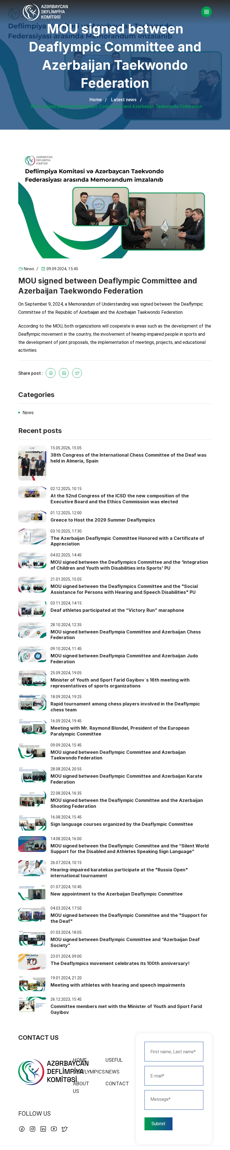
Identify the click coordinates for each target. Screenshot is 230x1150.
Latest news (124, 99)
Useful (114, 1060)
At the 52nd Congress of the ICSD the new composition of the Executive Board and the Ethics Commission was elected (119, 498)
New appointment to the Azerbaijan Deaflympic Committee (116, 894)
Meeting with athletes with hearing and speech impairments (117, 985)
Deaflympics (89, 1072)
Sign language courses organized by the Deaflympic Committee (121, 824)
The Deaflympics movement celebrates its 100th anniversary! (120, 963)
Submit (158, 1123)
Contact (117, 1083)
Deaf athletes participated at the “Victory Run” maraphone (117, 610)
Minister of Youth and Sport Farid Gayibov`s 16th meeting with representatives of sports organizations (120, 683)
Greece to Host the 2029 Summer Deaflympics (102, 520)
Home (95, 99)
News (29, 268)
